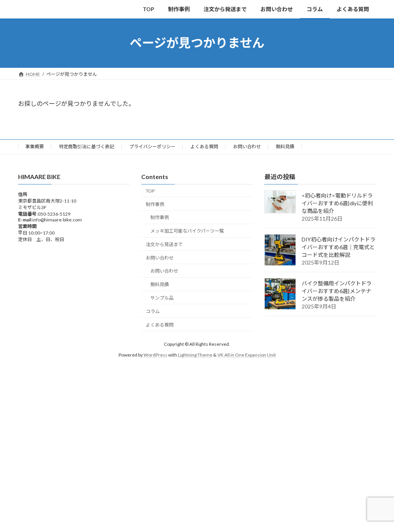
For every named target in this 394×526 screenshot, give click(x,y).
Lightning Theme (195, 355)
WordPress (155, 355)
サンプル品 (162, 298)
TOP (150, 191)
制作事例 (155, 204)
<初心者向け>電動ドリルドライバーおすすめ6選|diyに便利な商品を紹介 (337, 203)
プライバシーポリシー (152, 146)
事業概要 (34, 146)
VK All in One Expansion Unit (246, 355)
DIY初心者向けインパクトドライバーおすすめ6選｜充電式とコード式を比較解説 (339, 247)
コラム (153, 311)
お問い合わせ (247, 146)
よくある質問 (204, 146)
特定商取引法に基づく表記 (86, 146)
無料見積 (285, 146)
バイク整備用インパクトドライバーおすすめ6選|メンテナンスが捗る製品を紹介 (337, 291)
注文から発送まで (164, 244)
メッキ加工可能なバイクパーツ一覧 (187, 231)
